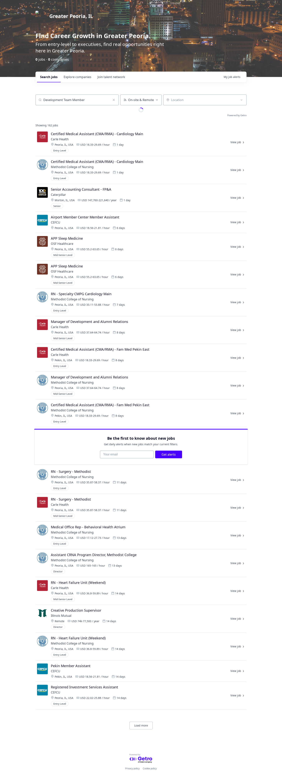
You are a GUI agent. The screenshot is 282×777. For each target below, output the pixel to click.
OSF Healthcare (62, 244)
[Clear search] (114, 100)
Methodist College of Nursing (72, 167)
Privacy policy (132, 768)
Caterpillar (58, 195)
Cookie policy (150, 768)
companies (77, 77)
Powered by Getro (237, 115)
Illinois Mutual (61, 616)
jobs (49, 77)
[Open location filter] (241, 100)
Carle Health (60, 139)
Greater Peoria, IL (71, 16)
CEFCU (55, 222)
